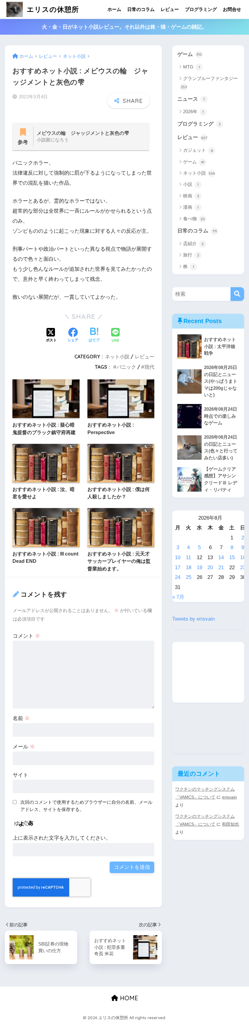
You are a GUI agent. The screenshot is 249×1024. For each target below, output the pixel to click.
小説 (191, 184)
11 (188, 557)
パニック (126, 367)
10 (177, 557)
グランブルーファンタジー (209, 82)
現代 (149, 367)
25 (188, 577)
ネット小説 (117, 357)
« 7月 (178, 597)
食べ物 (194, 218)
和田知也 (230, 824)
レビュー (170, 9)
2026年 (193, 111)
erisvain (229, 797)
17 (177, 567)
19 (199, 567)
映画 (191, 195)
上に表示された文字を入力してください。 (62, 838)
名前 (21, 718)
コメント (26, 636)
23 (243, 567)
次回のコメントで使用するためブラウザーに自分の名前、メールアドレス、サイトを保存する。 (86, 805)
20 (210, 567)
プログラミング (201, 9)
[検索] (237, 294)
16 (243, 557)
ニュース (191, 99)
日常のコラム (141, 9)
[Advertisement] (208, 672)
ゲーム (189, 54)
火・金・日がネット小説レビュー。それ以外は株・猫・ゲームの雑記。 (124, 27)
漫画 (191, 207)
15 (232, 557)
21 (221, 567)
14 (221, 557)
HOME (128, 998)
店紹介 (193, 243)
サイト (20, 775)
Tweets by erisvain (193, 619)
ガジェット (198, 150)
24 (177, 577)
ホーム (114, 9)
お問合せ (232, 9)
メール (24, 747)
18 (188, 567)
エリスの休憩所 (52, 9)
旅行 (191, 254)
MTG (191, 66)
